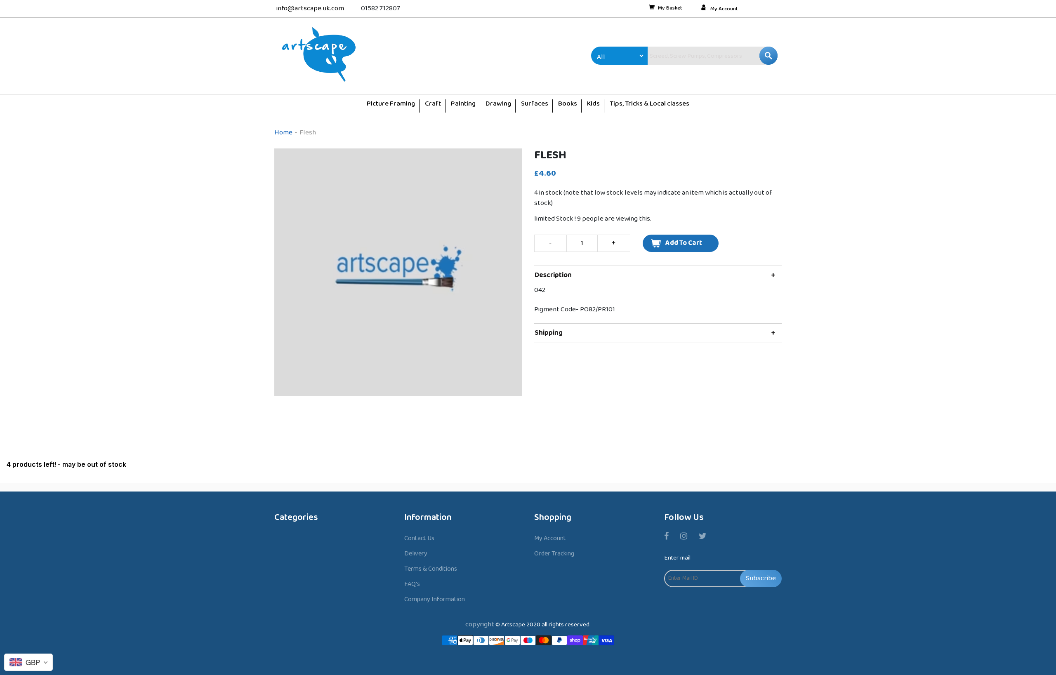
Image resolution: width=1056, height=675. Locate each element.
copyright (479, 624)
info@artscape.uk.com (310, 8)
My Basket (670, 9)
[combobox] (695, 56)
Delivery (415, 553)
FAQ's (412, 584)
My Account (724, 9)
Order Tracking (554, 553)
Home (283, 132)
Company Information (434, 599)
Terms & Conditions (430, 568)
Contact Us (419, 538)
